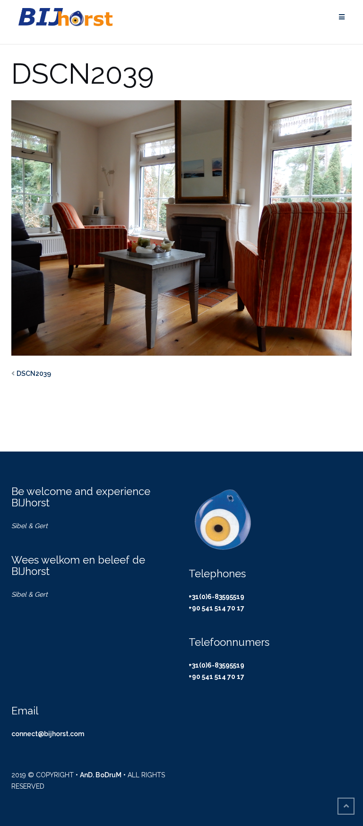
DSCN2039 (34, 373)
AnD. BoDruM (100, 775)
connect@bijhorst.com (47, 734)
